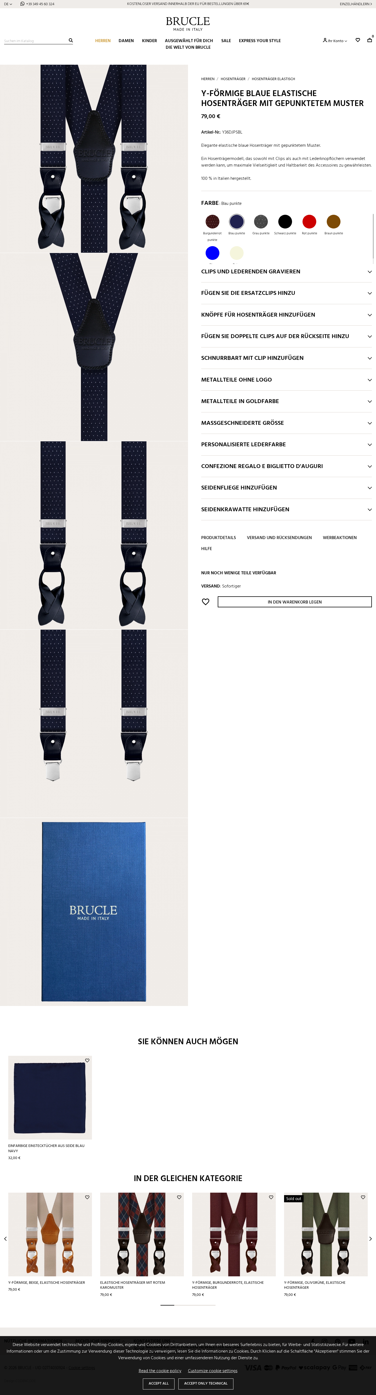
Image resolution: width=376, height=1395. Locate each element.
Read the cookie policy (160, 1371)
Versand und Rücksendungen (279, 538)
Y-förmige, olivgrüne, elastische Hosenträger (314, 1285)
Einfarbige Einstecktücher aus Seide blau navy (46, 1148)
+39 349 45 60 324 (40, 4)
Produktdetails (218, 538)
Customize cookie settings (213, 1371)
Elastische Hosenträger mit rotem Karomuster (132, 1285)
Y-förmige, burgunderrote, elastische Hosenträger (228, 1285)
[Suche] (71, 40)
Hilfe (206, 549)
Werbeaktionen (340, 538)
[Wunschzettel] (358, 40)
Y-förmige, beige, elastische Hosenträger (46, 1283)
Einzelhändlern (354, 4)
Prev (5, 1239)
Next (370, 1239)
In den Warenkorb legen (295, 602)
